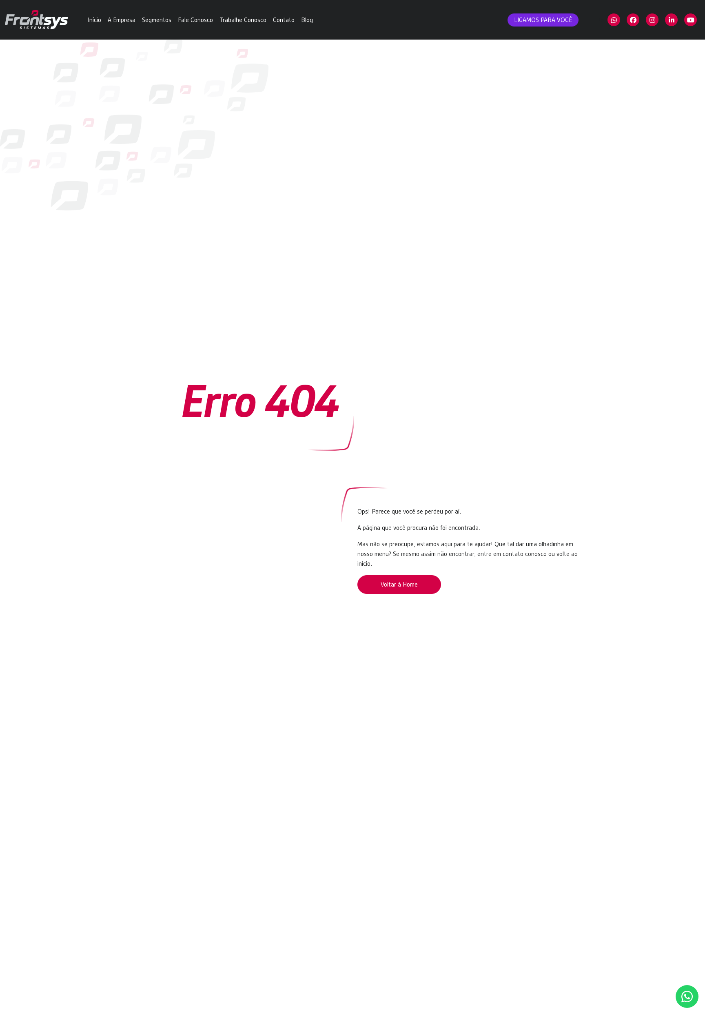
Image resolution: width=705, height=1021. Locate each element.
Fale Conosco (195, 20)
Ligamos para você (543, 20)
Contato (284, 20)
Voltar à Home (399, 584)
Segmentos (156, 20)
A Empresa (121, 20)
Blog (307, 20)
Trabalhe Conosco (242, 20)
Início (94, 20)
